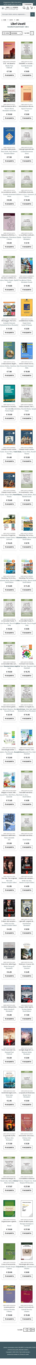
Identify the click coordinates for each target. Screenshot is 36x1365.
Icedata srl (16, 1354)
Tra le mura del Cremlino (10, 1050)
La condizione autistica (9, 192)
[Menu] (2, 8)
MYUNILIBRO (28, 4)
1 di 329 (27, 33)
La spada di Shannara (27, 1093)
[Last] (29, 1330)
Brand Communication (27, 1307)
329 (33, 1330)
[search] (32, 14)
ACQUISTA (10, 75)
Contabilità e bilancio (26, 1179)
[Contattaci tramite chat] (24, 8)
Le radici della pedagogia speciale (13, 149)
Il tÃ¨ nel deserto (9, 63)
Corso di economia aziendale (12, 1264)
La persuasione (9, 1307)
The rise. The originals (9, 878)
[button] (32, 8)
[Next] (32, 33)
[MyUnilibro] (27, 8)
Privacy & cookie (24, 1354)
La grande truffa (9, 1136)
